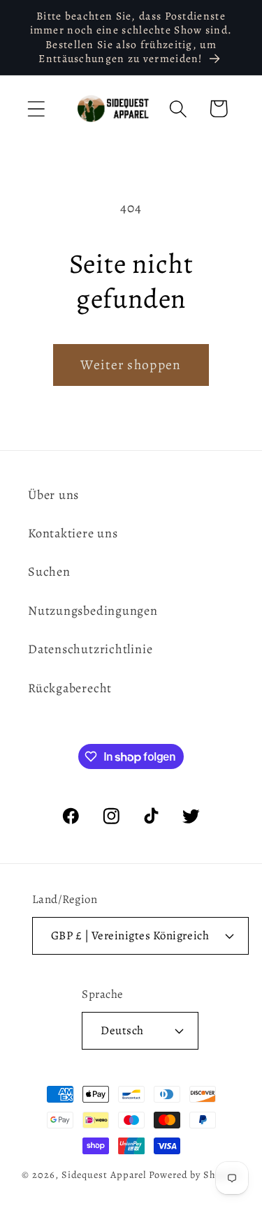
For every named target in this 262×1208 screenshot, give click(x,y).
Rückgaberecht (70, 688)
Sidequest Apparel (103, 1174)
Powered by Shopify (194, 1174)
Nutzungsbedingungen (93, 610)
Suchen (49, 571)
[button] (36, 108)
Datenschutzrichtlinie (90, 649)
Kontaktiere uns (73, 533)
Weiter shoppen (130, 364)
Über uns (53, 494)
